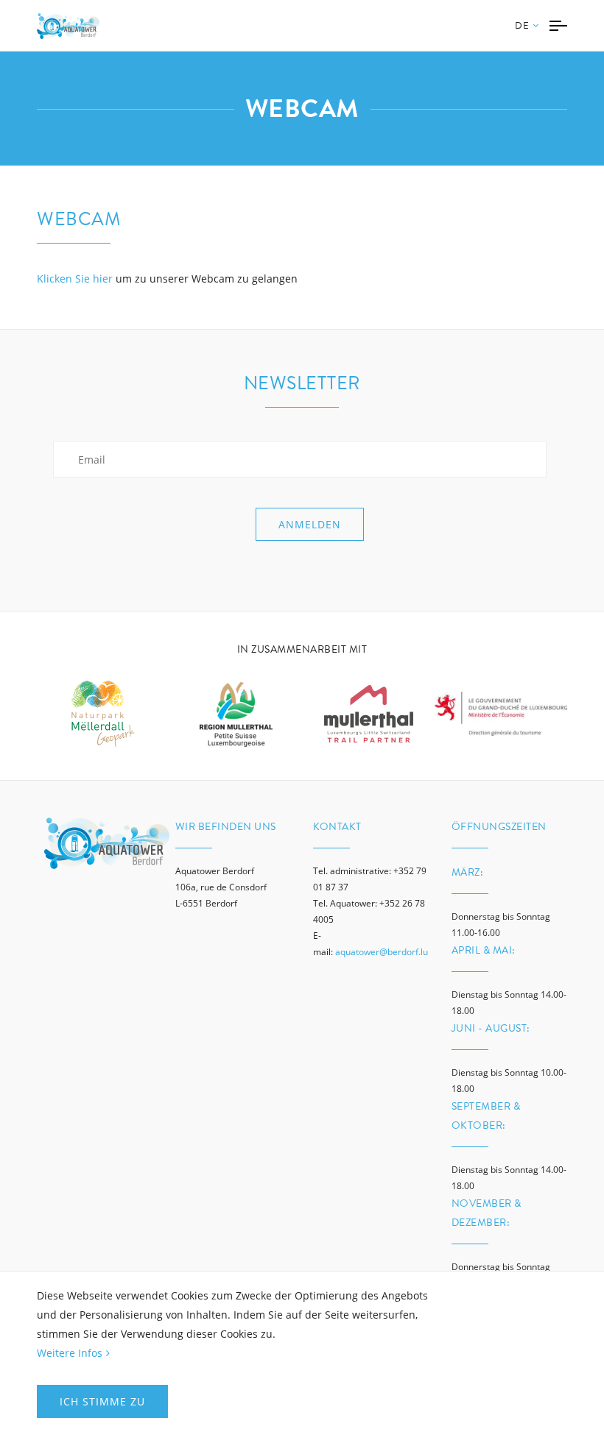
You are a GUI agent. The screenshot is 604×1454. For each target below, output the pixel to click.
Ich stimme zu (102, 1401)
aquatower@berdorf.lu (381, 952)
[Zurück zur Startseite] (68, 26)
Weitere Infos (69, 1353)
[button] (526, 35)
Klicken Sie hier (75, 279)
